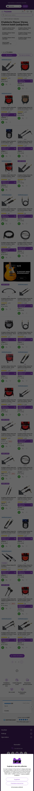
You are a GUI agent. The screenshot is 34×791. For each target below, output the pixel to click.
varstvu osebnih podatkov (21, 774)
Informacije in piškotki (17, 787)
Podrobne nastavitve (17, 783)
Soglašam (17, 779)
